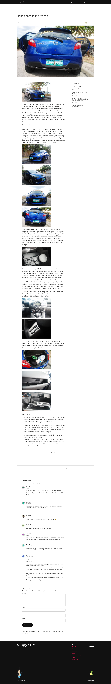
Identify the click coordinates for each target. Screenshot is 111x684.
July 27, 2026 (74, 108)
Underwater (75, 659)
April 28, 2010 (28, 515)
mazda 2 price (32, 452)
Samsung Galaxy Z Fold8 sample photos (77, 106)
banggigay (27, 487)
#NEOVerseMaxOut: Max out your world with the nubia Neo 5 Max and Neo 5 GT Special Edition (80, 99)
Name (23, 607)
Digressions (75, 648)
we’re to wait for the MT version (48, 441)
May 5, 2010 (28, 555)
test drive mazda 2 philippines (48, 452)
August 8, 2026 (74, 102)
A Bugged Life (21, 2)
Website (23, 618)
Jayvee (27, 516)
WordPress (92, 680)
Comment (24, 593)
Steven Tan (38, 452)
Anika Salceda (25, 452)
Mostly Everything (28, 22)
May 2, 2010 (28, 544)
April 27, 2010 (28, 486)
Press (73, 657)
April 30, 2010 (28, 533)
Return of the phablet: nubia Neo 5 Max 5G (80, 93)
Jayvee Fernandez (90, 22)
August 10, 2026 (75, 95)
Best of (74, 646)
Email (23, 613)
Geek (73, 653)
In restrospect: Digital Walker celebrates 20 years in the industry (79, 87)
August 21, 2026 (75, 89)
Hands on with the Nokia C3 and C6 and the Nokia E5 (30, 468)
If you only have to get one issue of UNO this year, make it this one (77, 468)
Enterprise (74, 651)
